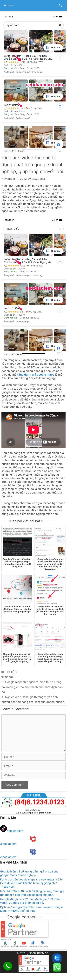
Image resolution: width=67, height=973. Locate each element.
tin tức (9, 677)
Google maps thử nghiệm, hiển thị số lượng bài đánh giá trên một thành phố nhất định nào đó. (32, 687)
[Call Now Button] (7, 966)
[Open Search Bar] (60, 5)
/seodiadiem (15, 830)
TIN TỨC (11, 672)
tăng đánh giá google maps (35, 374)
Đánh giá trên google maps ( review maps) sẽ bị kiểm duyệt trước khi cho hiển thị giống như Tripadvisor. (31, 883)
